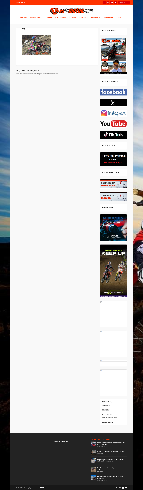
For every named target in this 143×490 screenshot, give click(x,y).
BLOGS (118, 18)
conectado (35, 74)
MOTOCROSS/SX (60, 18)
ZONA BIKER (83, 18)
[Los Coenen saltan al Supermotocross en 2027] (93, 469)
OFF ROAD (72, 18)
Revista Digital (36, 18)
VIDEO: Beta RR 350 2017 (32, 2)
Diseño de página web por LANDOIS (32, 488)
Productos (100, 463)
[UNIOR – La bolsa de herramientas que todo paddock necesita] (93, 460)
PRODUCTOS (108, 18)
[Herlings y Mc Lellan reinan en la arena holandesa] (93, 477)
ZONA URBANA (96, 18)
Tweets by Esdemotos (61, 441)
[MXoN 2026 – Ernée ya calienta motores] (93, 452)
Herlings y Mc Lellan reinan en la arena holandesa (110, 477)
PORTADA (23, 18)
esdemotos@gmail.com (109, 417)
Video (105, 446)
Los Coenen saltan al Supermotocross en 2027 (111, 469)
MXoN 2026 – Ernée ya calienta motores (110, 451)
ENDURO (49, 18)
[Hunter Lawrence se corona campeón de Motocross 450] (93, 444)
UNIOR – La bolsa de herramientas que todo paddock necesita (110, 460)
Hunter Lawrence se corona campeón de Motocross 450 (111, 443)
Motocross (100, 446)
